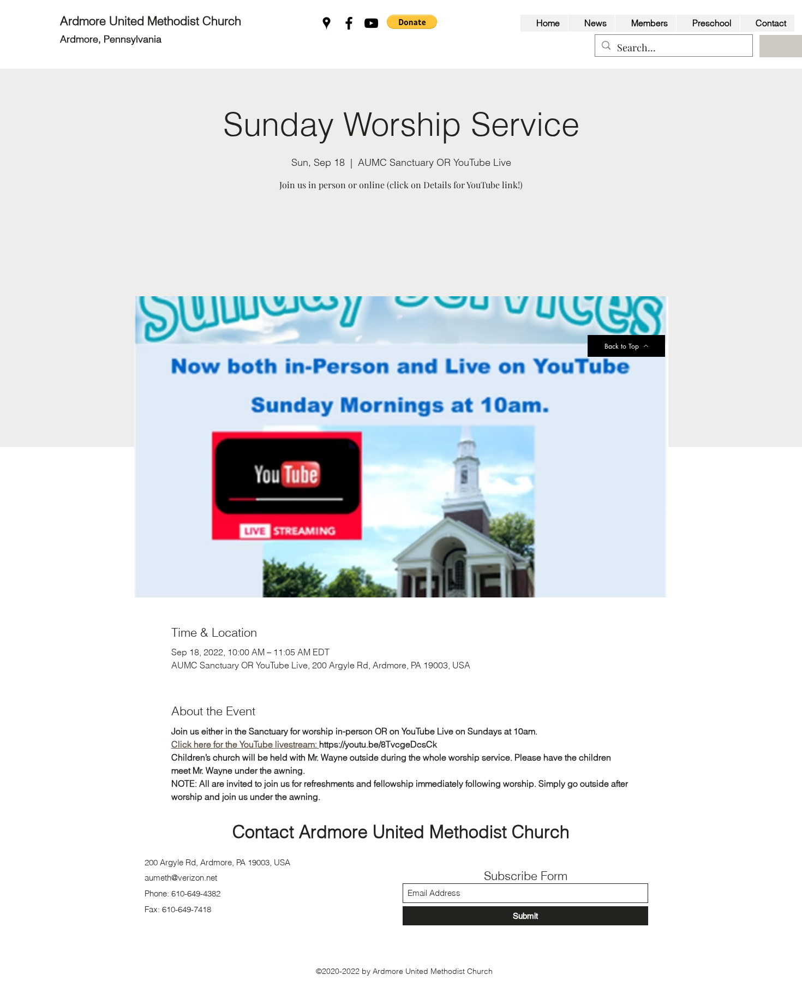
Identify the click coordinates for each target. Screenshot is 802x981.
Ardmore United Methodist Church (152, 20)
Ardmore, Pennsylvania (110, 39)
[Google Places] (326, 23)
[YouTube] (371, 23)
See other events (401, 245)
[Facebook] (348, 23)
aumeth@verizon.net (181, 877)
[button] (412, 22)
